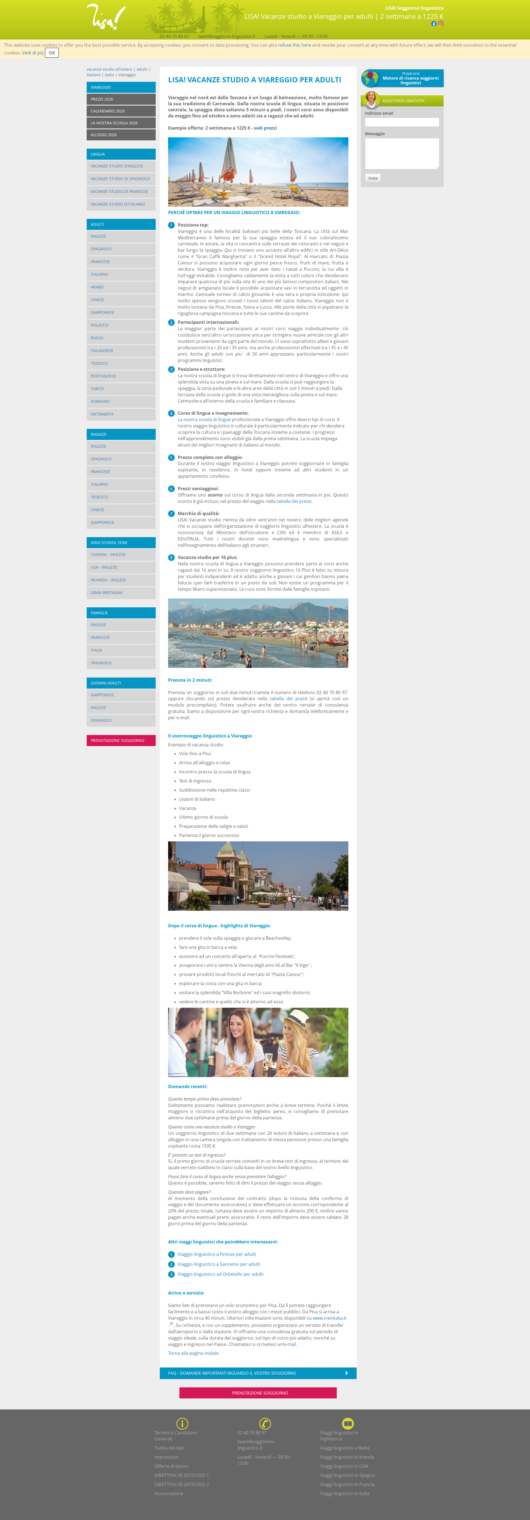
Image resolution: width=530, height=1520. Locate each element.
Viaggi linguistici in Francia (347, 1484)
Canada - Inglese (108, 554)
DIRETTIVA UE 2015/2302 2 (182, 1484)
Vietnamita (102, 414)
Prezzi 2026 (102, 99)
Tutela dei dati (169, 1448)
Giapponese (102, 312)
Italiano (93, 74)
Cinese (97, 299)
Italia (109, 74)
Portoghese (103, 376)
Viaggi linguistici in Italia (344, 1493)
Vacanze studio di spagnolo (120, 178)
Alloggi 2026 (104, 134)
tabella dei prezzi (294, 501)
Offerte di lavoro (172, 1466)
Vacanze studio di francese (119, 191)
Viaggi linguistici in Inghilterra (339, 1436)
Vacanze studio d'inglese (117, 166)
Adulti (142, 69)
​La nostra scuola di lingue (204, 419)
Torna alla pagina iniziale (193, 1353)
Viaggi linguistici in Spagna (347, 1475)
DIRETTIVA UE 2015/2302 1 (182, 1475)
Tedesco (99, 363)
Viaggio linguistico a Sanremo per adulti (219, 1264)
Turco (97, 388)
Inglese (98, 236)
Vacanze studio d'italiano (118, 204)
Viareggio (101, 87)
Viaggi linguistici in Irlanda (347, 1457)
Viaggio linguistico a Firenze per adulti (217, 1254)
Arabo (97, 287)
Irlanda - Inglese (108, 579)
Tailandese (102, 350)
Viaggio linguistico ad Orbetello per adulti (221, 1274)
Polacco (99, 325)
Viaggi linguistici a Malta (345, 1448)
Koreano (100, 401)
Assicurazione (169, 1493)
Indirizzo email (379, 113)
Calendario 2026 (108, 111)
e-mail (289, 1344)
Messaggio (375, 133)
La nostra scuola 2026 (114, 122)
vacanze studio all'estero (109, 69)
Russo (97, 337)
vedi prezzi (265, 128)
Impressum (166, 1457)
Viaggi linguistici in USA (344, 1466)
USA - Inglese (104, 567)
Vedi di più (33, 53)
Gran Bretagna (107, 592)
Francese (100, 261)
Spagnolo (101, 248)
